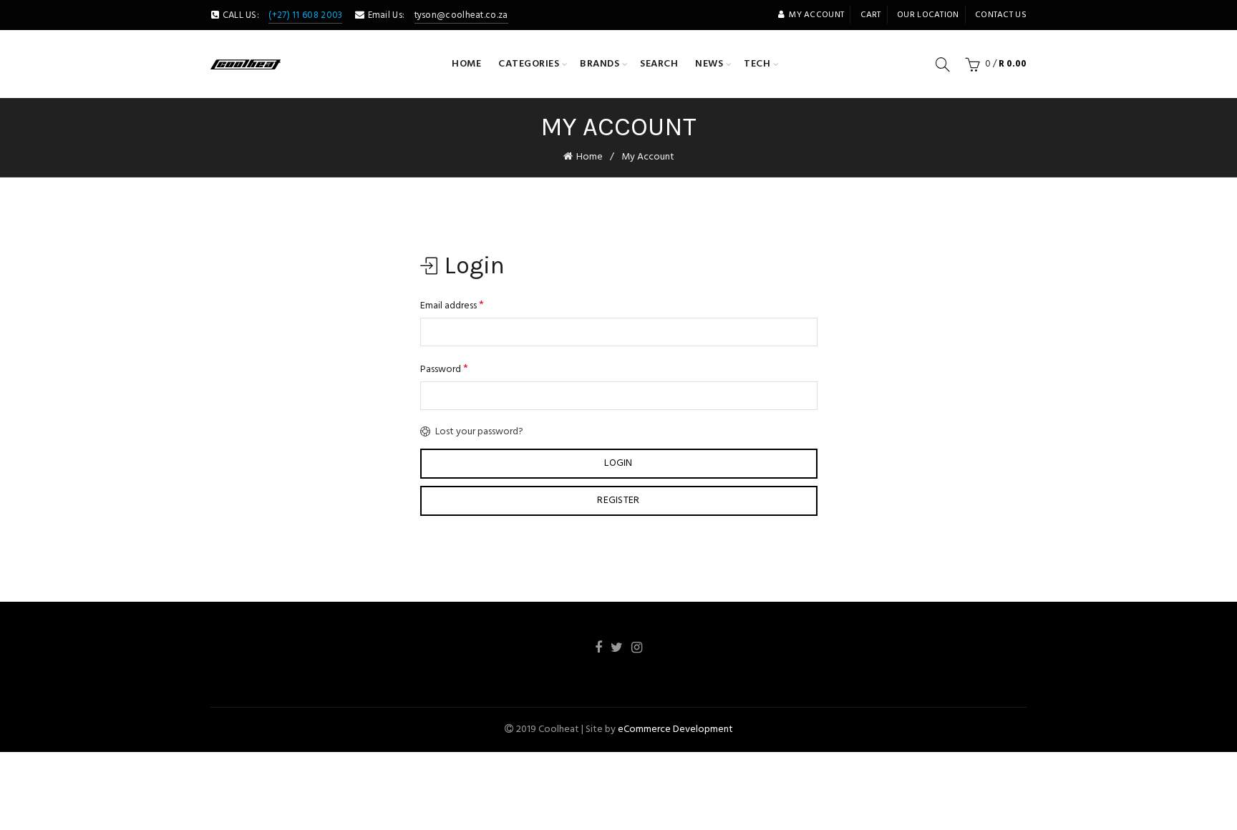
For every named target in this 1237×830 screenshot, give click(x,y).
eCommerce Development (675, 729)
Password (444, 369)
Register (618, 500)
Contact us (1001, 15)
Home (466, 64)
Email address (452, 305)
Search (659, 64)
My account (816, 15)
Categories (528, 64)
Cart (870, 15)
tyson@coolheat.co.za (461, 15)
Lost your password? (479, 431)
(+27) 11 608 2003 (305, 15)
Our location (928, 15)
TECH (757, 64)
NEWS (709, 64)
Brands (599, 64)
